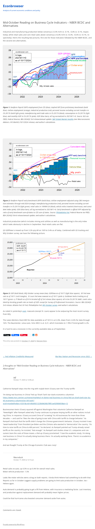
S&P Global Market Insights (62, 119)
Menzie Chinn (42, 341)
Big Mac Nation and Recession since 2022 (73, 356)
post (24, 311)
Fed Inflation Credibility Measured (18, 356)
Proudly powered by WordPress (13, 524)
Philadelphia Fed (62, 212)
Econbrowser (13, 6)
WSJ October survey (49, 305)
